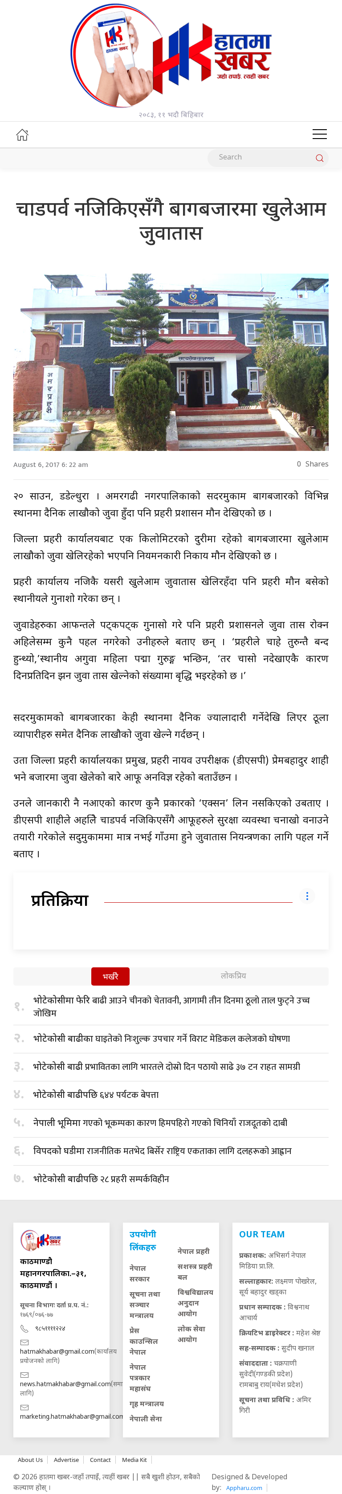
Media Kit (134, 1460)
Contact (100, 1460)
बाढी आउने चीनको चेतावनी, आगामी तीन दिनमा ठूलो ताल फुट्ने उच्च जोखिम (171, 1007)
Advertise (66, 1460)
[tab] (110, 977)
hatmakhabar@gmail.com (57, 1352)
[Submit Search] (320, 158)
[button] (320, 134)
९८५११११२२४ (50, 1329)
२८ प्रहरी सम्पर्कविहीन (101, 1179)
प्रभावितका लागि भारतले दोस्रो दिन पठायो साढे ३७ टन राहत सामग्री (166, 1067)
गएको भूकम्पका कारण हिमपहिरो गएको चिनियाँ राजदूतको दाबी (160, 1123)
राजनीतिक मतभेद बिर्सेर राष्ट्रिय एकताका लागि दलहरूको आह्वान (162, 1151)
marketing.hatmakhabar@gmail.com (72, 1417)
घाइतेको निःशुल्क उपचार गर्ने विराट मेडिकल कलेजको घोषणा (161, 1039)
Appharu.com (244, 1488)
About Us (30, 1460)
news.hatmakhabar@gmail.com (65, 1384)
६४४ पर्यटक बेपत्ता (96, 1095)
